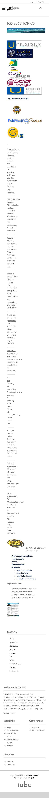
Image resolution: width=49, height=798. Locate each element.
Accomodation (18, 564)
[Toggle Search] (40, 8)
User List (10, 745)
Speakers (16, 567)
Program (13, 653)
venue (12, 657)
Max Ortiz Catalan (24, 576)
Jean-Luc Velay (23, 573)
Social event (14, 671)
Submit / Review (15, 664)
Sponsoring (14, 642)
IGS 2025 (35, 728)
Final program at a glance (22, 556)
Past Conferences (38, 730)
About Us (10, 761)
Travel (14, 561)
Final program (18, 559)
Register (13, 667)
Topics (12, 639)
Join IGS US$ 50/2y (11, 734)
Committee (14, 646)
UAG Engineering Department (17, 98)
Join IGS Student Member (13, 740)
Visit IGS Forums (13, 730)
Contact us (11, 764)
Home (9, 728)
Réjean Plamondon (24, 570)
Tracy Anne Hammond (26, 579)
